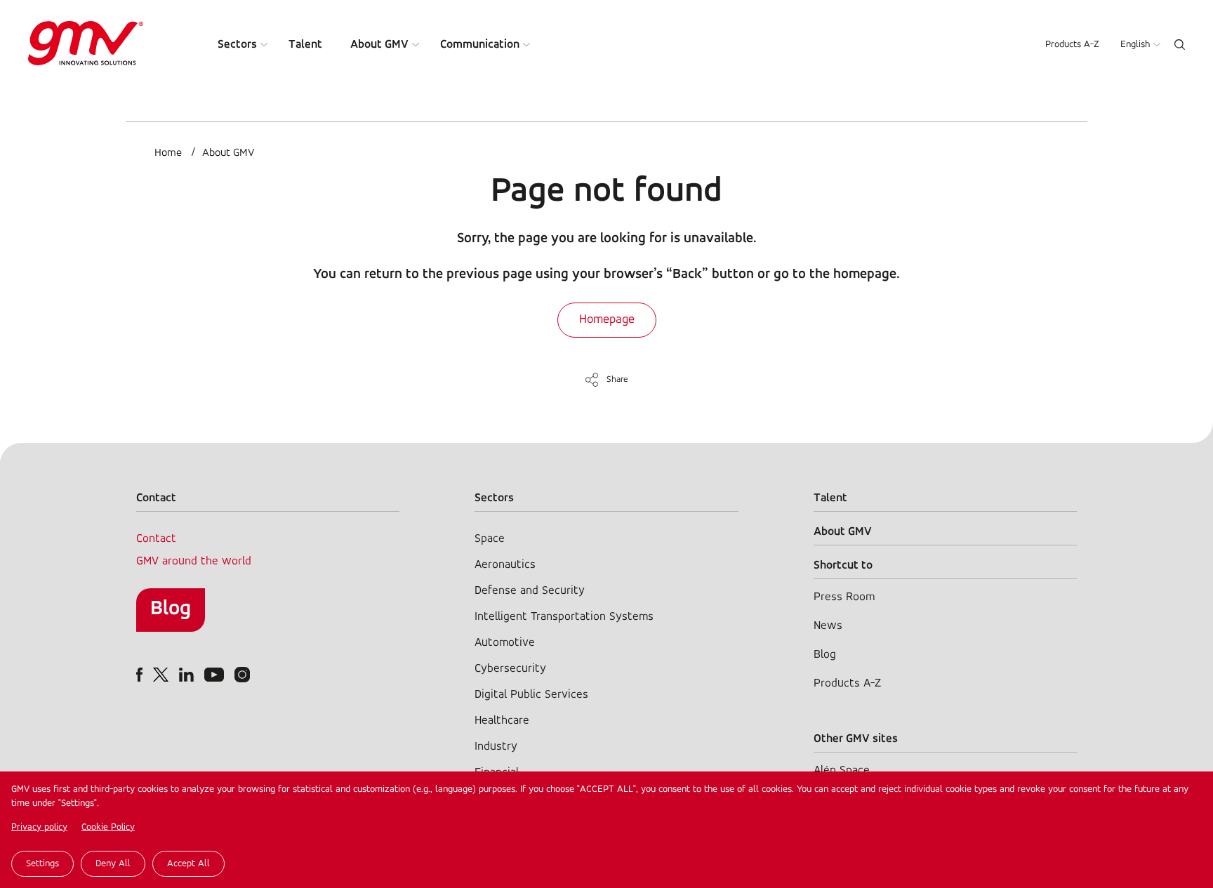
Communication (479, 45)
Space (490, 539)
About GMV (379, 45)
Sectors (237, 45)
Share (617, 379)
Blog (170, 609)
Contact (156, 539)
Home (168, 153)
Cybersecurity (510, 669)
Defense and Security (530, 591)
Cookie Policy (108, 827)
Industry (496, 747)
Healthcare (502, 721)
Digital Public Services (531, 695)
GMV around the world (193, 561)
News (828, 626)
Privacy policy (39, 827)
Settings (42, 864)
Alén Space (842, 770)
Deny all (113, 864)
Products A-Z (1072, 44)
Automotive (505, 643)
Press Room (844, 597)
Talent (305, 45)
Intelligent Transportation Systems (564, 617)
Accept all (188, 864)
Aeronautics (505, 565)
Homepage (607, 320)
